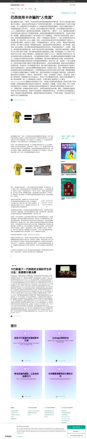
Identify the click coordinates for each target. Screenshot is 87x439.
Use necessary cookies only (76, 435)
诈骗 (63, 138)
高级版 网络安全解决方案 (49, 414)
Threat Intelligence (65, 420)
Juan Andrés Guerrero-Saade (19, 99)
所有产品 (12, 416)
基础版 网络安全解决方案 (32, 412)
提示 (27, 333)
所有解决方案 (63, 422)
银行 (67, 138)
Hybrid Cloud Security (65, 416)
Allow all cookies (76, 427)
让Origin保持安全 (60, 338)
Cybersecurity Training (65, 418)
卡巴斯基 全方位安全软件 (15, 414)
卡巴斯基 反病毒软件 (14, 410)
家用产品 (37, 1)
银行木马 (34, 140)
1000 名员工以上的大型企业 (70, 1)
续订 (18, 8)
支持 (26, 8)
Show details (19, 436)
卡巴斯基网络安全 (64, 414)
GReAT (13, 13)
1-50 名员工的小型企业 (46, 1)
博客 (35, 8)
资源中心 (30, 8)
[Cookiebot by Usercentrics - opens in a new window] (8, 436)
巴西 (73, 136)
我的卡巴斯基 (72, 4)
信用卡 (68, 136)
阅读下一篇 (14, 265)
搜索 (75, 13)
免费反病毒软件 (13, 418)
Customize (75, 431)
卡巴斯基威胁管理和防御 (66, 412)
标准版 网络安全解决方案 (49, 412)
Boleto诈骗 (44, 140)
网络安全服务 (63, 410)
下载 (22, 8)
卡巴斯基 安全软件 (14, 412)
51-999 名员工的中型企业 (58, 1)
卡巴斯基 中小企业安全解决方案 (33, 410)
